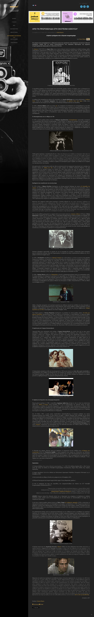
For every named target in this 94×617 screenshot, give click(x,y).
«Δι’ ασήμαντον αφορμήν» (71, 502)
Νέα (14, 25)
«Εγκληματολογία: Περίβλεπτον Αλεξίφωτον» (61, 491)
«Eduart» (59, 546)
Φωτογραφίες (14, 39)
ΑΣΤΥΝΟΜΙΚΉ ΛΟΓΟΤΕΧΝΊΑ (14, 35)
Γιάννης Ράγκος (40, 601)
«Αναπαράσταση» (73, 119)
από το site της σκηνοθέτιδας (82, 594)
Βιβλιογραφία (14, 32)
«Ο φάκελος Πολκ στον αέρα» (75, 101)
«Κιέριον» (36, 49)
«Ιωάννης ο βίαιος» (75, 214)
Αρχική (14, 18)
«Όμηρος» (38, 424)
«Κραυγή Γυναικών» (57, 257)
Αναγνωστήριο (14, 28)
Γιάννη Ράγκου (82, 39)
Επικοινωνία (14, 42)
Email (41, 604)
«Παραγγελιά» (54, 274)
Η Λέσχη (14, 22)
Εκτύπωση (36, 604)
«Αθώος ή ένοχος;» (44, 404)
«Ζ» (56, 105)
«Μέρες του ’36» (48, 167)
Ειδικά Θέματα (60, 32)
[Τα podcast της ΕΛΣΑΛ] (44, 17)
